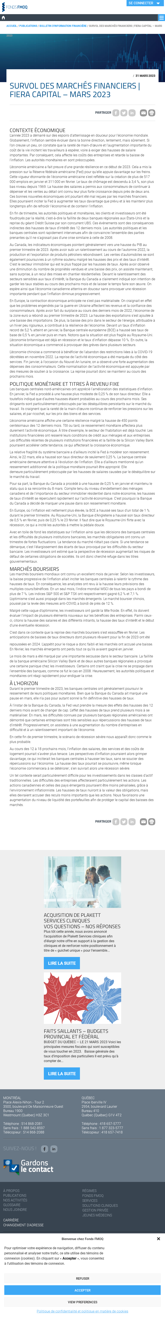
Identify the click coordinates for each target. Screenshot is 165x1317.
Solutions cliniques (100, 1205)
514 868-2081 (32, 1123)
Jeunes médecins (97, 1215)
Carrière (11, 1220)
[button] (158, 1239)
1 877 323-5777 (111, 1128)
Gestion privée (95, 1210)
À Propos (11, 1190)
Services (89, 1200)
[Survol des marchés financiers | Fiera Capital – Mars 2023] (124, 112)
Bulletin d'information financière (63, 25)
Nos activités (15, 1200)
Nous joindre (15, 1209)
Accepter (82, 1290)
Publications (28, 25)
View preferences (82, 1302)
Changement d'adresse (23, 1225)
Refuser (82, 1278)
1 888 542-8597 (33, 1128)
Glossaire (11, 1204)
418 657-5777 (110, 1123)
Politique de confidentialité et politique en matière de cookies (82, 1311)
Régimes (89, 1190)
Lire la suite (62, 963)
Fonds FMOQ (93, 1195)
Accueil (11, 25)
